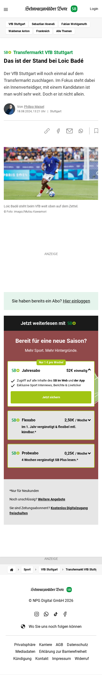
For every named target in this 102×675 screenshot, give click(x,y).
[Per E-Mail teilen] (69, 131)
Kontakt (41, 658)
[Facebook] (65, 614)
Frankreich (43, 31)
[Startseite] (12, 569)
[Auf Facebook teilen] (58, 131)
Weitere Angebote (51, 499)
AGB (59, 644)
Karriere (45, 644)
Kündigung (22, 658)
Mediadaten (25, 651)
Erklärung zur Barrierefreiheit (63, 651)
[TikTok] (56, 614)
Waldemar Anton (19, 31)
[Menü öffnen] (6, 9)
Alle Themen (64, 31)
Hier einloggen (76, 300)
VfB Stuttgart (17, 24)
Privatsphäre (24, 644)
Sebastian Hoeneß (43, 24)
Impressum (61, 658)
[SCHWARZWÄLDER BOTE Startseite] (51, 8)
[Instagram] (37, 614)
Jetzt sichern (51, 397)
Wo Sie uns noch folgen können (55, 626)
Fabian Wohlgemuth (74, 24)
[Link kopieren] (47, 131)
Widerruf (82, 658)
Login (94, 9)
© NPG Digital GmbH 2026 (51, 600)
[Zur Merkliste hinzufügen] (95, 131)
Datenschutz (77, 644)
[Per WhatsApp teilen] (80, 131)
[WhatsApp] (46, 614)
